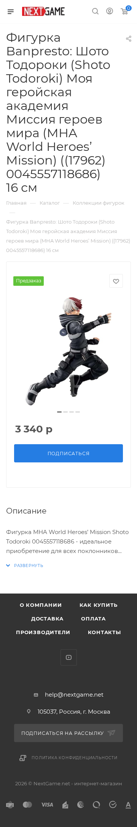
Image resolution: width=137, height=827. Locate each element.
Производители (43, 632)
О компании (41, 605)
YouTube (69, 657)
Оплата (93, 619)
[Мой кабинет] (109, 12)
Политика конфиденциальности (75, 757)
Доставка (47, 619)
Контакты (104, 632)
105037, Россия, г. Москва (74, 711)
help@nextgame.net (74, 694)
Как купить (99, 605)
